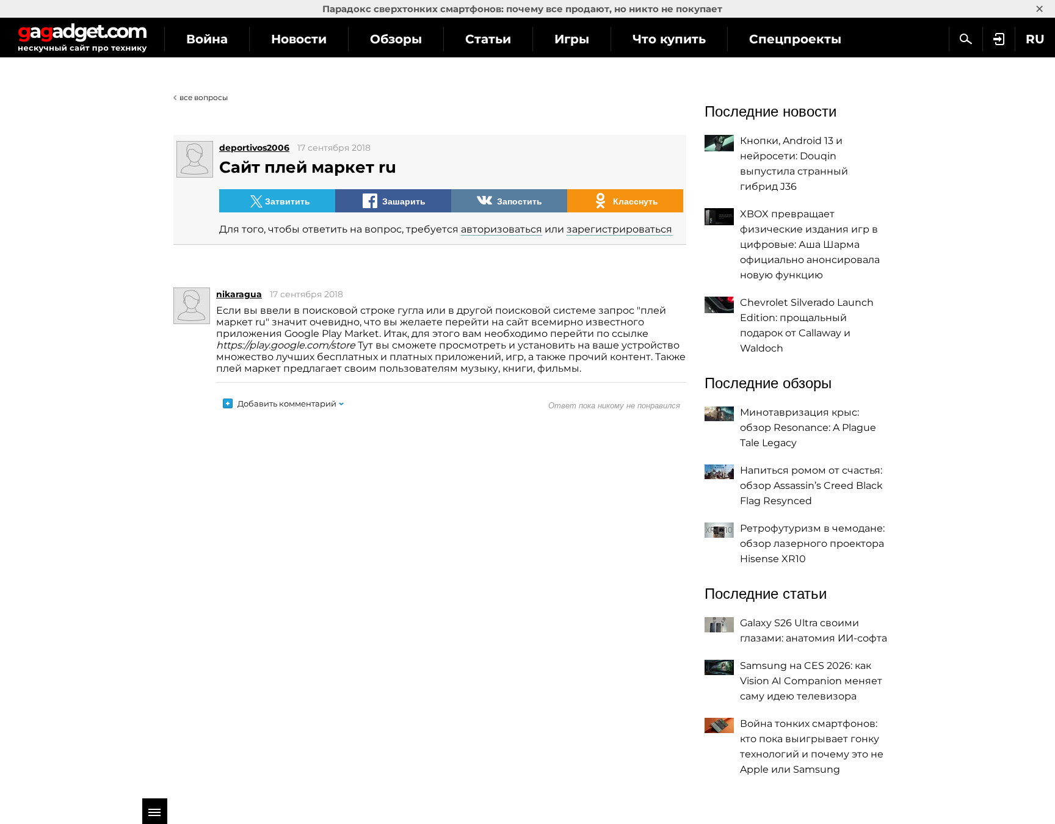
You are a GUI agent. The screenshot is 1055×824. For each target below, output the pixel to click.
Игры (571, 39)
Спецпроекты (795, 39)
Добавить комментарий (286, 403)
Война (207, 39)
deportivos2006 (254, 147)
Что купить (669, 39)
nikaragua (239, 294)
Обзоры (396, 39)
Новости (299, 39)
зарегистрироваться (619, 229)
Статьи (488, 39)
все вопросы (203, 97)
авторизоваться (501, 229)
